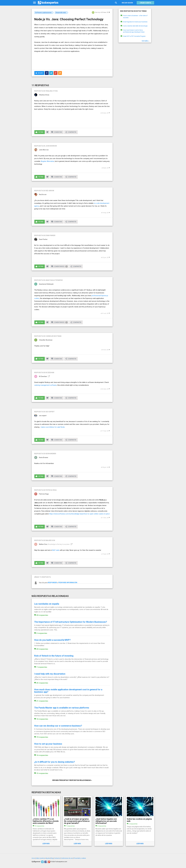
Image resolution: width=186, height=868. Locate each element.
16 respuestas (42, 719)
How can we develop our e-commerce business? (58, 725)
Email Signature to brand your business (135, 22)
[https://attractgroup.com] (48, 376)
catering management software (45, 385)
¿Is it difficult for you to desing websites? (54, 762)
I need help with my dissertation (49, 674)
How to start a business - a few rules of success (135, 16)
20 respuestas (42, 649)
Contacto (57, 858)
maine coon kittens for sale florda (53, 427)
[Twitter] (42, 861)
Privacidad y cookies (80, 858)
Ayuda (48, 858)
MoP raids (55, 550)
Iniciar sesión (127, 3)
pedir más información (67, 582)
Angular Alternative (47, 161)
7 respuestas (41, 667)
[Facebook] (45, 861)
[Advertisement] (72, 62)
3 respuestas (41, 633)
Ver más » (145, 41)
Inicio (33, 858)
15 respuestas (42, 773)
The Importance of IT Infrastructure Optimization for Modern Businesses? (70, 622)
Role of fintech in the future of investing (53, 655)
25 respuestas (42, 683)
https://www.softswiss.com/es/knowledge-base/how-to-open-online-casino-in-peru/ (79, 514)
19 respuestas (42, 737)
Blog (52, 858)
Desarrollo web (61, 12)
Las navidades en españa (46, 604)
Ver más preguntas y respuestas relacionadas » (72, 780)
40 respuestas (42, 615)
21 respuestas (42, 701)
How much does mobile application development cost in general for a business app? (68, 690)
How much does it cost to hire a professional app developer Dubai (133, 31)
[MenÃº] (34, 2)
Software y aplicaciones (43, 12)
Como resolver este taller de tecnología (135, 26)
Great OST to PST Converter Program (134, 36)
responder (52, 582)
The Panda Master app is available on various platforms (61, 707)
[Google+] (48, 861)
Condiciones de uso (67, 858)
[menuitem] (47, 73)
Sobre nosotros (40, 858)
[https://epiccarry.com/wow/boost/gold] (71, 544)
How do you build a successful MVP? (52, 640)
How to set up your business (48, 744)
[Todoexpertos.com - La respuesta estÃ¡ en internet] (48, 2)
